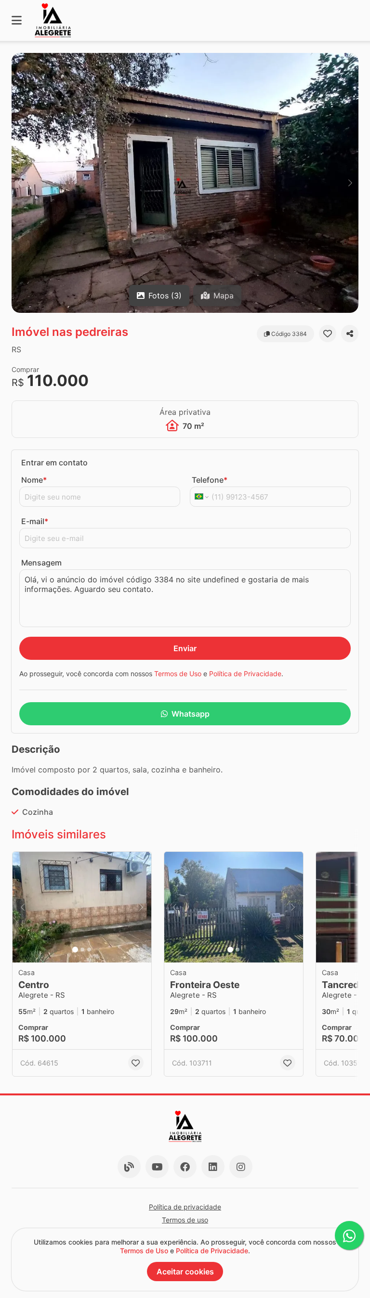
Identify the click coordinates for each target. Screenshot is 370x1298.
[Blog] (129, 1166)
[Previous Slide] (20, 183)
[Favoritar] (327, 333)
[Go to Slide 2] (82, 949)
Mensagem (41, 562)
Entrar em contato (54, 462)
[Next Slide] (350, 183)
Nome (34, 480)
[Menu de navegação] (17, 20)
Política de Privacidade (245, 673)
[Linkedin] (213, 1166)
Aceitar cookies (185, 1271)
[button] (185, 183)
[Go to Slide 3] (89, 949)
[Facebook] (185, 1166)
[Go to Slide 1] (75, 949)
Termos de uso (185, 1220)
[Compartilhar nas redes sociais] (349, 333)
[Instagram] (240, 1166)
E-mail (34, 521)
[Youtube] (157, 1166)
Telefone (209, 480)
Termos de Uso (177, 673)
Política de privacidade (185, 1207)
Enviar (185, 648)
